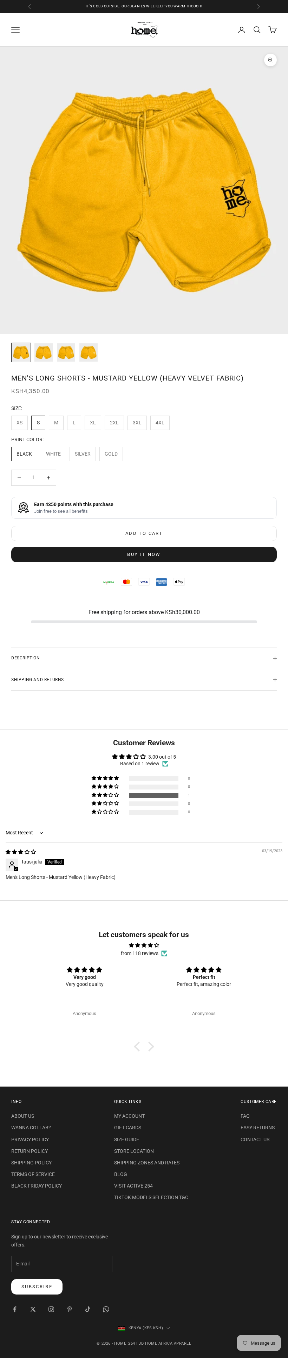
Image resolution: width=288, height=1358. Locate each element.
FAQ (245, 1116)
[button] (106, 795)
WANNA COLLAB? (31, 1127)
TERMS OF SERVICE (33, 1174)
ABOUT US (22, 1116)
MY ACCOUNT (129, 1116)
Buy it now (144, 554)
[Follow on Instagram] (51, 1309)
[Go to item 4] (88, 352)
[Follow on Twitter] (33, 1309)
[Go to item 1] (21, 352)
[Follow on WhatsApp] (106, 1309)
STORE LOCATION (134, 1151)
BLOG (120, 1174)
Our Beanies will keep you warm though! (162, 6)
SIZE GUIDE (126, 1139)
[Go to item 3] (66, 352)
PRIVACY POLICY (30, 1139)
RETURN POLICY (29, 1151)
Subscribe (36, 1286)
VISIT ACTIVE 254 (133, 1186)
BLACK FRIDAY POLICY (36, 1186)
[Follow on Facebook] (14, 1309)
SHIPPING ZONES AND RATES (146, 1162)
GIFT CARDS (127, 1127)
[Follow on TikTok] (87, 1309)
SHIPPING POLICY (31, 1162)
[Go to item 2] (43, 352)
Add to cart (144, 533)
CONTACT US (255, 1139)
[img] (21, 852)
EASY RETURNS (258, 1127)
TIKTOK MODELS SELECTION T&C (151, 1197)
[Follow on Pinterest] (69, 1309)
